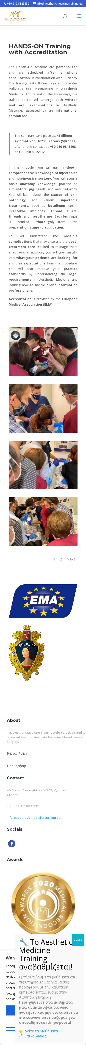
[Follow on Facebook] (11, 843)
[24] (43, 488)
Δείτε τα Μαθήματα (41, 1031)
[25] (43, 545)
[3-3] (43, 375)
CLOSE (78, 940)
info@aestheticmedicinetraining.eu (34, 817)
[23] (43, 431)
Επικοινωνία (36, 1036)
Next (71, 559)
